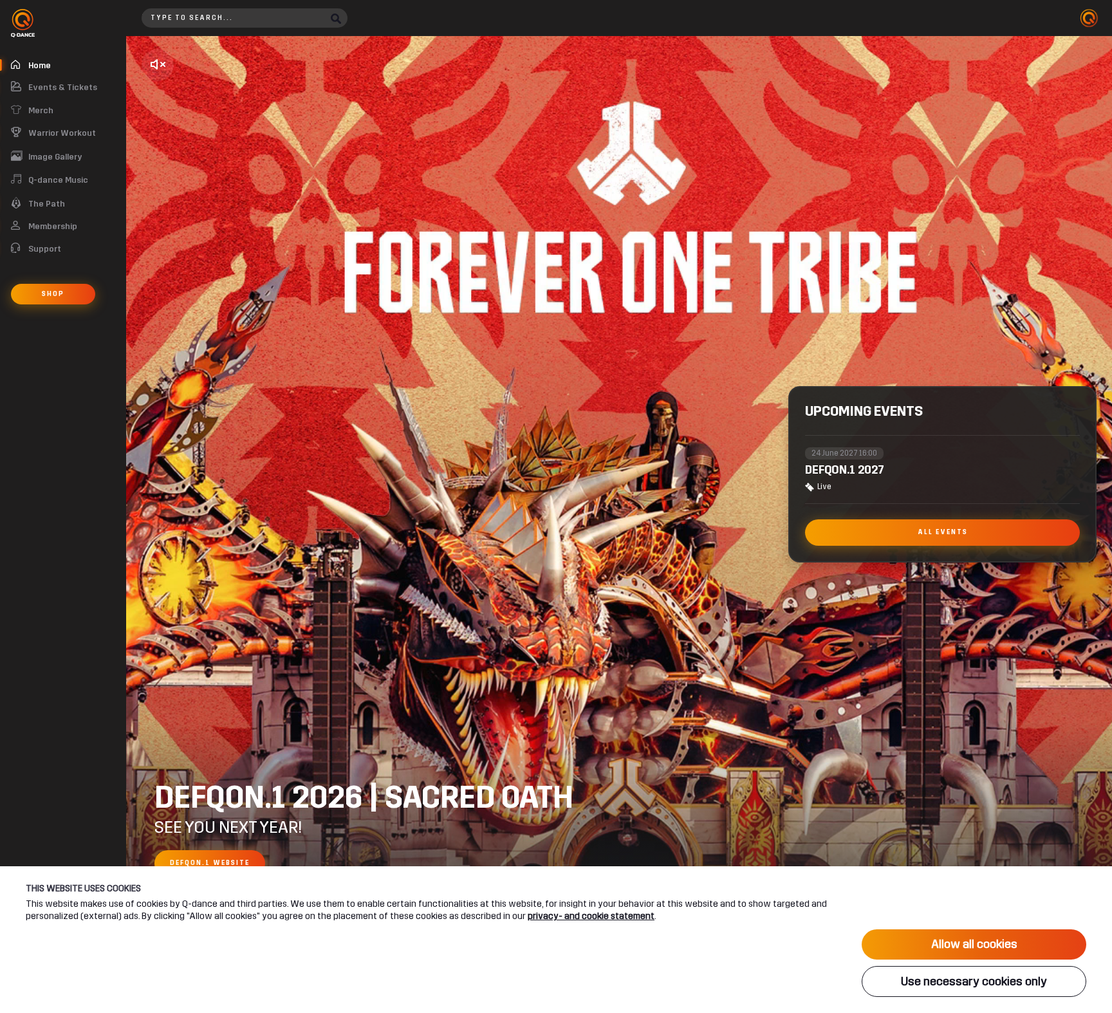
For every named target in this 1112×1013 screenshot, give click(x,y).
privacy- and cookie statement (591, 916)
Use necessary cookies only (974, 981)
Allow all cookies (974, 944)
